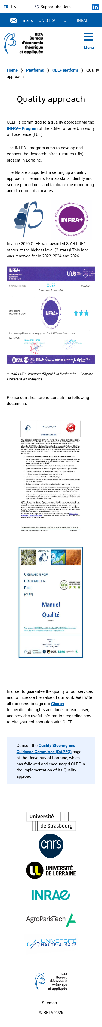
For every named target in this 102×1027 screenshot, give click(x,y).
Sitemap (49, 1002)
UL (66, 20)
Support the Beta (56, 6)
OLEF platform (65, 70)
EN (13, 7)
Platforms (35, 70)
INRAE (82, 20)
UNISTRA (47, 20)
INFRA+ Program (22, 128)
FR (6, 7)
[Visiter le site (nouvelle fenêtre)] (51, 821)
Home (12, 70)
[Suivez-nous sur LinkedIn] (95, 7)
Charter (57, 703)
